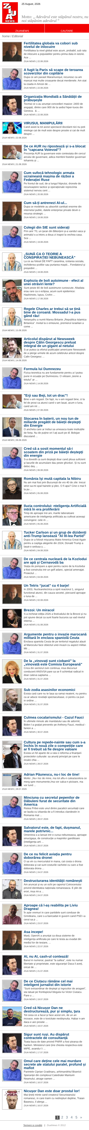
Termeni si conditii (32, 1125)
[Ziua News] (10, 12)
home (6, 36)
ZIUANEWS (22, 30)
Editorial (17, 36)
